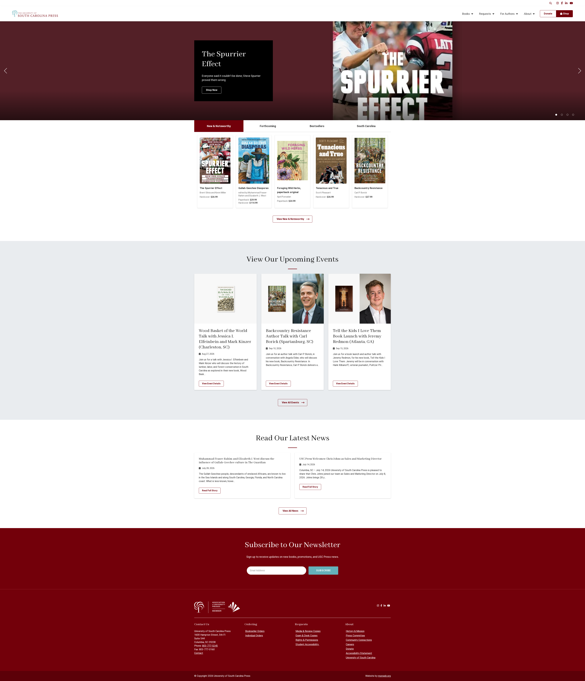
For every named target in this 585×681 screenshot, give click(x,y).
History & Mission (355, 631)
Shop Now (211, 90)
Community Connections (359, 640)
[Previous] (5, 70)
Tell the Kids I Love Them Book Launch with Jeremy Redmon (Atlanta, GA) (357, 336)
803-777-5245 (210, 645)
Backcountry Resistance (369, 188)
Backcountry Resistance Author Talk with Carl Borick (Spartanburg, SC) (289, 336)
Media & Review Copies (308, 631)
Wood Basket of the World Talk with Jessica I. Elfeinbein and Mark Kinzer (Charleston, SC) (225, 339)
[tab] (218, 126)
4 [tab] (573, 115)
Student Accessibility (307, 644)
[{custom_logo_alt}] (35, 13)
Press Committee (355, 635)
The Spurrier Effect (211, 188)
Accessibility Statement (359, 653)
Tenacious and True (327, 188)
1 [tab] (556, 115)
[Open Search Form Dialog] (550, 3)
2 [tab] (562, 115)
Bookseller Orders (254, 631)
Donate (350, 648)
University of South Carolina (360, 657)
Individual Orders (254, 635)
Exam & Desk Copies (306, 635)
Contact (198, 653)
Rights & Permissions (307, 640)
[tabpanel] (292, 70)
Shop (565, 13)
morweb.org (384, 675)
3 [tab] (567, 115)
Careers (350, 644)
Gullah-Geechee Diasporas (253, 188)
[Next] (579, 70)
